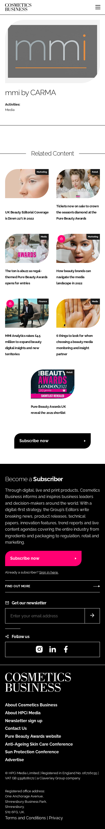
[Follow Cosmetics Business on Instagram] (39, 650)
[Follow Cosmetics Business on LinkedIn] (52, 650)
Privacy (56, 817)
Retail (95, 172)
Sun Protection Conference (32, 751)
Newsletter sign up (23, 720)
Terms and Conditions (25, 817)
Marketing (42, 172)
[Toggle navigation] (98, 7)
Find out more (17, 586)
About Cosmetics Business (31, 705)
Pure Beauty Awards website (33, 736)
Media (10, 110)
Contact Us (16, 728)
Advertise (14, 759)
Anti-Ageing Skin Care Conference (39, 744)
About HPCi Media (23, 712)
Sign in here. (48, 572)
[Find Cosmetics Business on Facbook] (66, 650)
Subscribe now (33, 440)
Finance (43, 301)
